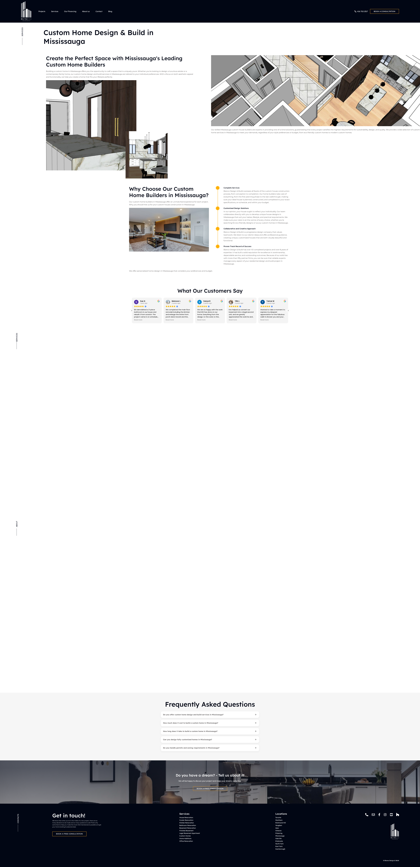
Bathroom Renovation (187, 825)
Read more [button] (138, 320)
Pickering (278, 833)
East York (279, 846)
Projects (41, 11)
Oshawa (278, 831)
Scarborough (280, 849)
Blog (110, 11)
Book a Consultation (384, 11)
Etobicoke (279, 841)
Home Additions (185, 838)
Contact (99, 11)
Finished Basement (186, 831)
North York (279, 844)
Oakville (278, 838)
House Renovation (186, 817)
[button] (288, 310)
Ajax (277, 828)
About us (86, 11)
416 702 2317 (362, 11)
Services (54, 11)
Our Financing (70, 11)
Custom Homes (185, 836)
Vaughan (278, 825)
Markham (279, 820)
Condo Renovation (186, 820)
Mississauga (279, 836)
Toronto (278, 817)
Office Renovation (186, 841)
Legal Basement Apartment (189, 833)
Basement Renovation (187, 828)
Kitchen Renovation (186, 823)
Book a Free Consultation (210, 789)
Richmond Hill (280, 823)
